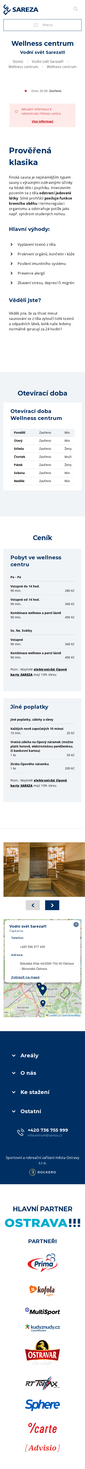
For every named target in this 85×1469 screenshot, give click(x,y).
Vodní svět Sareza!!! (47, 61)
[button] (43, 990)
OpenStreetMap (71, 1015)
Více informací (42, 121)
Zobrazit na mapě (25, 977)
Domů (18, 61)
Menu (48, 25)
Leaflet (52, 1015)
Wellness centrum (23, 66)
